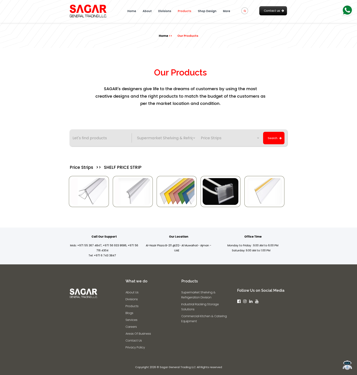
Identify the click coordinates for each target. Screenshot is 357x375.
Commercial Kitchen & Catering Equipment (204, 318)
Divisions (164, 11)
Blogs (129, 313)
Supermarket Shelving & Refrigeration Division (198, 295)
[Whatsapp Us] (347, 11)
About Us (132, 292)
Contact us (272, 11)
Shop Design (207, 11)
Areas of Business (138, 333)
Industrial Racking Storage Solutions (200, 306)
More (226, 11)
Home (131, 11)
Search (272, 138)
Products (184, 11)
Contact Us (134, 340)
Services (131, 320)
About (147, 11)
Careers (131, 327)
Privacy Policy (135, 347)
